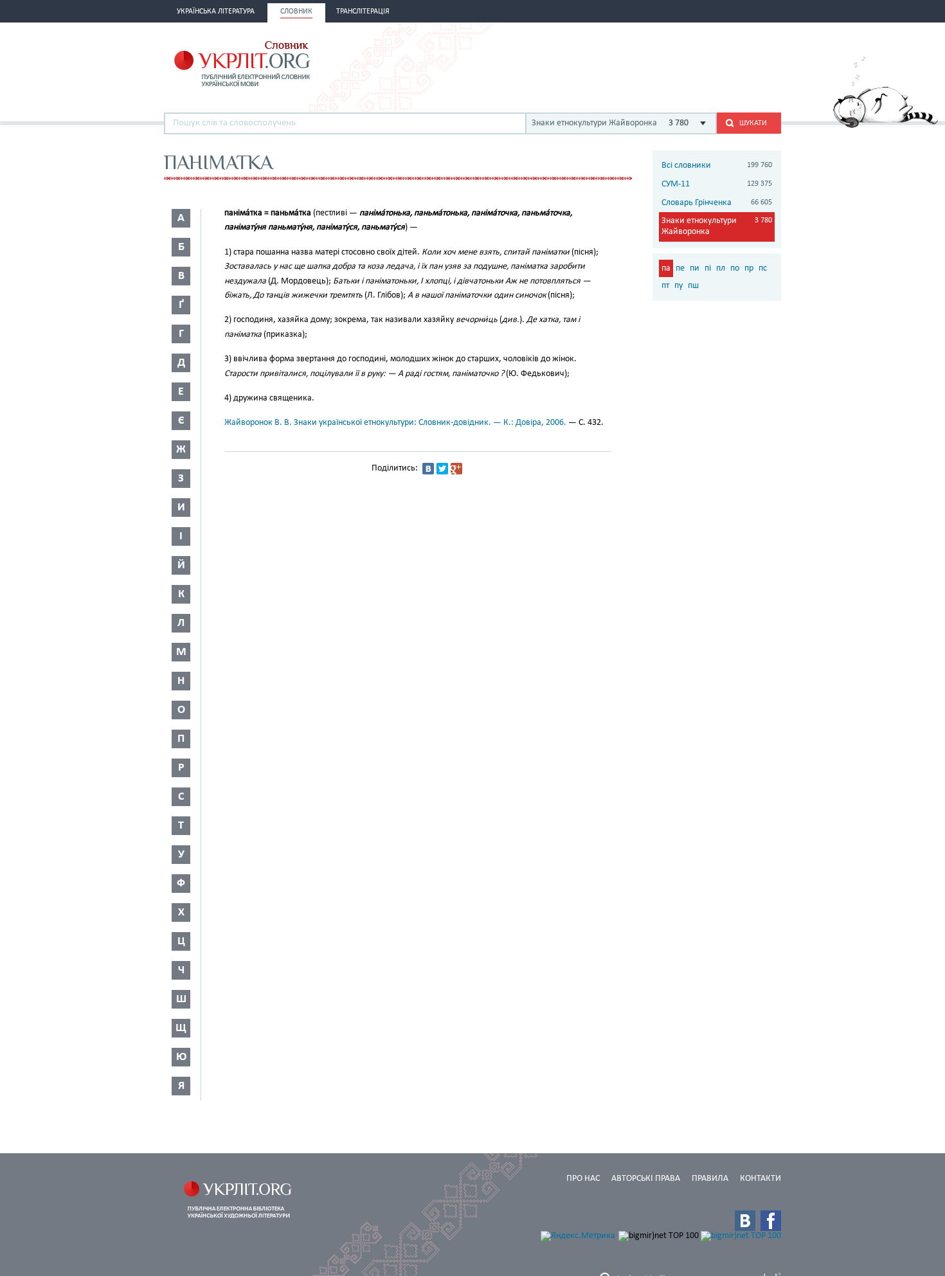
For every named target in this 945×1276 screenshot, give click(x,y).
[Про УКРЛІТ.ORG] (886, 125)
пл (720, 268)
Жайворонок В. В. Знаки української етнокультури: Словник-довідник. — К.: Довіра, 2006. (395, 422)
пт (665, 286)
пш (693, 286)
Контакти (760, 1178)
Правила (710, 1178)
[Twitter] (442, 468)
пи (694, 268)
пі (708, 268)
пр (748, 268)
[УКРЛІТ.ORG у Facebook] (770, 1220)
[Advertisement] (630, 62)
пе (680, 268)
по (734, 268)
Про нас (583, 1178)
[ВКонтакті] (428, 468)
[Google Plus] (456, 468)
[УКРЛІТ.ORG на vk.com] (745, 1220)
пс (763, 268)
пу (678, 286)
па (666, 268)
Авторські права (645, 1178)
